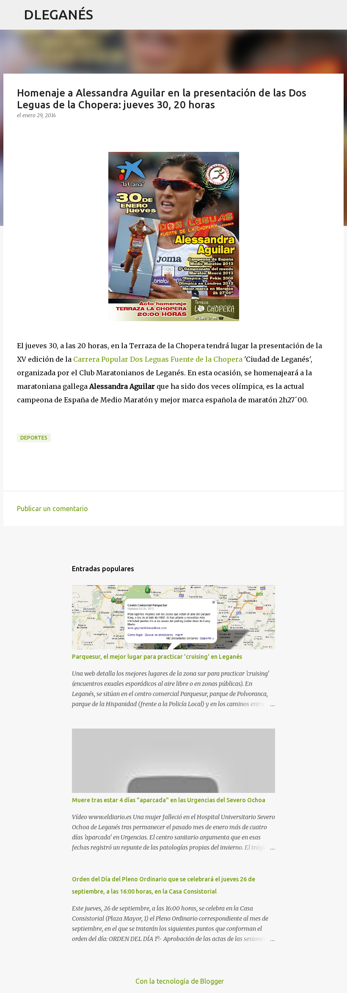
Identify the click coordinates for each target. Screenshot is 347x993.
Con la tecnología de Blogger (179, 981)
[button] (22, 132)
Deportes (33, 437)
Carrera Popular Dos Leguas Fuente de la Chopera (157, 359)
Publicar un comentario (52, 508)
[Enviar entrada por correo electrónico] (22, 428)
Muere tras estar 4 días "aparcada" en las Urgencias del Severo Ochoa (168, 800)
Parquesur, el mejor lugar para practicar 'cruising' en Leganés (157, 656)
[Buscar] (105, 15)
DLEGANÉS (58, 14)
